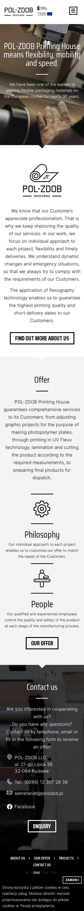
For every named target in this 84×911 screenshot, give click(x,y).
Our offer (42, 643)
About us (17, 858)
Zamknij (72, 880)
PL (27, 872)
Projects (66, 858)
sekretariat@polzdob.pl (39, 793)
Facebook (25, 806)
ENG (36, 872)
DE (46, 872)
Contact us (42, 865)
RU (54, 872)
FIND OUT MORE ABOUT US (42, 338)
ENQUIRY (42, 826)
